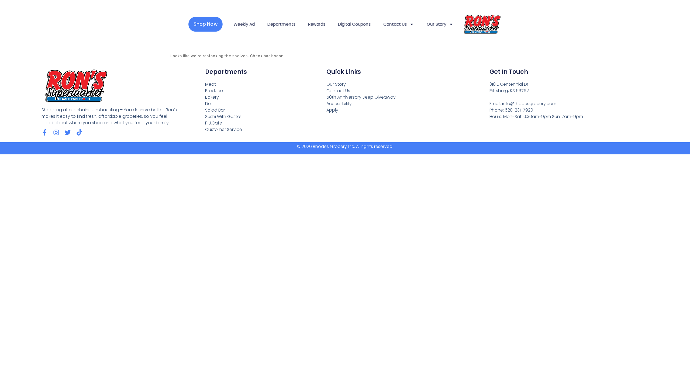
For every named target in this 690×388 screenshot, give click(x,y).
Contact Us (395, 24)
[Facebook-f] (45, 132)
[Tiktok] (79, 132)
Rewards (316, 24)
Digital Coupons (354, 24)
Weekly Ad (244, 24)
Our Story (436, 24)
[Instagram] (56, 132)
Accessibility (339, 104)
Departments (281, 24)
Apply (332, 110)
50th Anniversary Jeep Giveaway (361, 97)
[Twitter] (68, 132)
